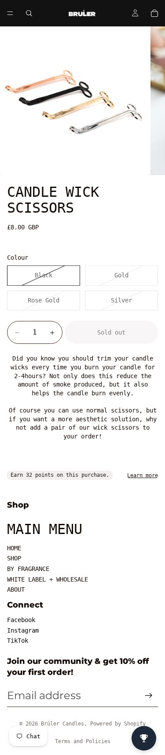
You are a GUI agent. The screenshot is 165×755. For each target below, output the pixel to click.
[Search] (29, 13)
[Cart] (154, 13)
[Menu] (10, 13)
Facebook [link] (21, 619)
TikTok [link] (17, 640)
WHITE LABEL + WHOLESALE (47, 579)
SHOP (14, 558)
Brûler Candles (62, 724)
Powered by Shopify (118, 724)
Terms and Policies (82, 741)
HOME (14, 548)
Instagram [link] (23, 630)
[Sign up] (148, 695)
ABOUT (16, 589)
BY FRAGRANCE (28, 568)
